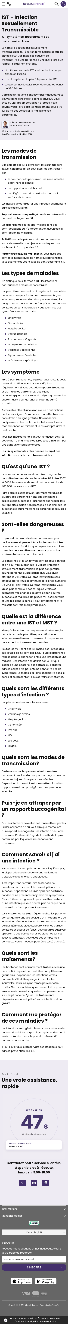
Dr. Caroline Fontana (20, 125)
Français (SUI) (34, 1232)
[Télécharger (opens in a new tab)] (21, 1281)
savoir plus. (51, 1321)
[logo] (34, 3)
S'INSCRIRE (34, 1267)
